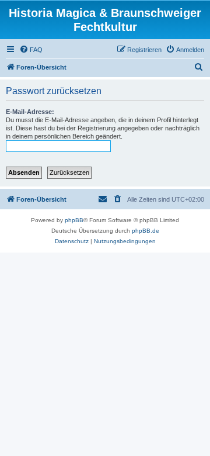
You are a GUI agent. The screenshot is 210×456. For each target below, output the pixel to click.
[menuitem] (31, 50)
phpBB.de (145, 230)
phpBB (74, 220)
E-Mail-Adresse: (30, 111)
